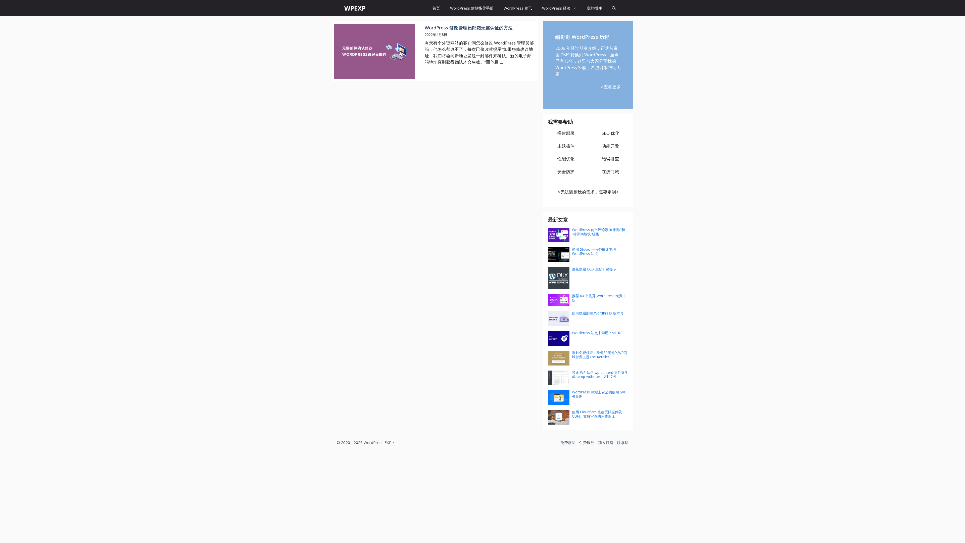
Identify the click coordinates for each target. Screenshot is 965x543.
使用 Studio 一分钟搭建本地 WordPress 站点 (594, 251)
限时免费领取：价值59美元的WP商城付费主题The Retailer (599, 354)
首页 (436, 8)
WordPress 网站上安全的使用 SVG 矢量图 (599, 394)
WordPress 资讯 (518, 8)
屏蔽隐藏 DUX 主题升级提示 (594, 269)
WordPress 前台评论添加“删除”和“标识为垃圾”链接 (598, 231)
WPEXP (355, 8)
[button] (614, 8)
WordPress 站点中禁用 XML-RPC (598, 332)
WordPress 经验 (556, 8)
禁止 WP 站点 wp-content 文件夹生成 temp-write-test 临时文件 (600, 374)
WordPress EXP (378, 442)
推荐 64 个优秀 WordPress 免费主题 (599, 297)
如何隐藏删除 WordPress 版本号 (597, 313)
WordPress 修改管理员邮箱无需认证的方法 (469, 28)
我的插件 (594, 8)
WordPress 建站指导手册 (472, 8)
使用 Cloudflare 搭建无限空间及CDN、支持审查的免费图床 (597, 414)
